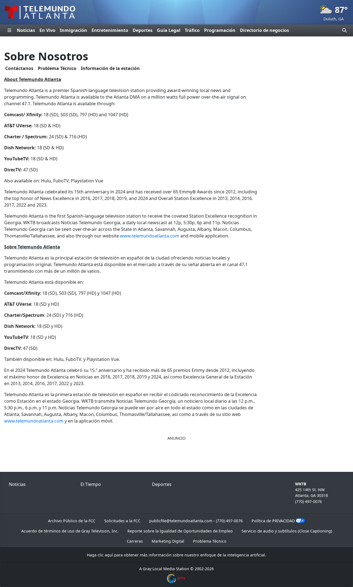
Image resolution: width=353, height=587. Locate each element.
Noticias (26, 30)
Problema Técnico (57, 68)
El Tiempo (91, 484)
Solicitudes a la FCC (122, 520)
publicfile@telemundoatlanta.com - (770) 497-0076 (196, 520)
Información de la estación (110, 68)
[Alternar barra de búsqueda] (344, 30)
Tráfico (192, 30)
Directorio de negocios (264, 30)
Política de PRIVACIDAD (273, 520)
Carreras (135, 541)
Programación (220, 30)
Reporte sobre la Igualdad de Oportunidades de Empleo (180, 531)
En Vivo (47, 30)
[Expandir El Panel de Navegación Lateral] (9, 30)
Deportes (143, 30)
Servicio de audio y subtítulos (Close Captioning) (287, 531)
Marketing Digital (168, 541)
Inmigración (73, 30)
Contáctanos (19, 68)
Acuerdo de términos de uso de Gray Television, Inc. (70, 531)
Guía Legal (168, 30)
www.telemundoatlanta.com (149, 236)
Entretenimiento (110, 30)
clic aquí (105, 555)
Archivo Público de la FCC (71, 520)
